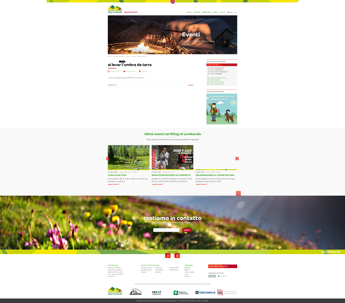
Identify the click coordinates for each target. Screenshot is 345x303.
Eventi (215, 12)
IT (234, 12)
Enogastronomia (146, 270)
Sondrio (187, 276)
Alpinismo (158, 267)
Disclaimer (205, 301)
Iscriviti (187, 230)
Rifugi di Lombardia (115, 9)
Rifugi (189, 12)
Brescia (187, 270)
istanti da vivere (131, 12)
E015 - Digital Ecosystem (115, 274)
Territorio (206, 12)
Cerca (230, 12)
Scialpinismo (159, 270)
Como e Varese (189, 272)
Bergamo (188, 267)
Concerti (190, 85)
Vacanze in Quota (146, 267)
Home (109, 56)
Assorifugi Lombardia (115, 270)
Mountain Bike (174, 267)
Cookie (199, 301)
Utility (223, 12)
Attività (197, 12)
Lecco (186, 274)
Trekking (143, 272)
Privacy (193, 301)
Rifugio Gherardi (130, 71)
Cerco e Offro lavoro (115, 272)
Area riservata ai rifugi (218, 266)
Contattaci (111, 276)
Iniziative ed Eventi (118, 56)
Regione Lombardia (114, 267)
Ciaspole (158, 272)
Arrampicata (173, 270)
